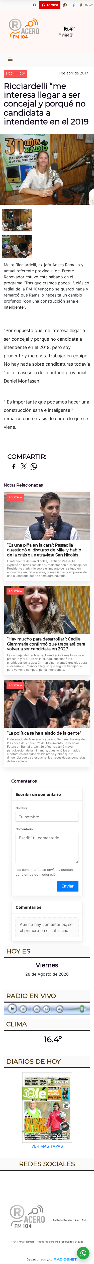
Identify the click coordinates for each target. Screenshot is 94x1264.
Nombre (21, 808)
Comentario (24, 829)
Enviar (67, 886)
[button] (34, 5)
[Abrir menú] (10, 59)
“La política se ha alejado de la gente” (44, 733)
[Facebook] (73, 5)
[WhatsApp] (65, 5)
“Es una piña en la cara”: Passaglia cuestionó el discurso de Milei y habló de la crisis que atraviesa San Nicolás (44, 550)
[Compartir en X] (24, 467)
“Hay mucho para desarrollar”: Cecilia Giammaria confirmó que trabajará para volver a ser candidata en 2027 (46, 644)
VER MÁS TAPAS (47, 1146)
